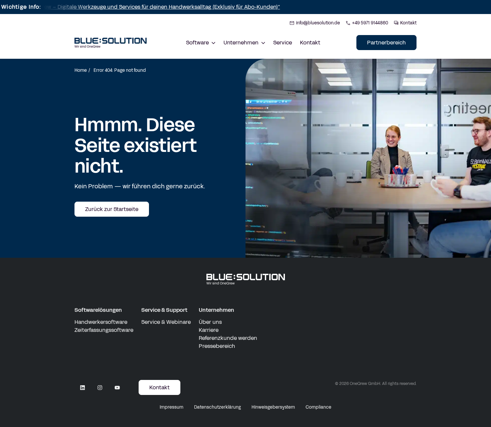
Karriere (208, 330)
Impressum (171, 407)
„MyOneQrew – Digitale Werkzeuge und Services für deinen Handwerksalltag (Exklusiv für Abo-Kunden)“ (138, 7)
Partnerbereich (386, 42)
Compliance (318, 407)
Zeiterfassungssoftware (103, 330)
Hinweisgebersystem (273, 407)
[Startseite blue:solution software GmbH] (110, 43)
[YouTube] (117, 388)
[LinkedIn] (82, 388)
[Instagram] (100, 388)
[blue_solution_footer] (245, 279)
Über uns (210, 322)
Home (80, 70)
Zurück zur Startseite (111, 209)
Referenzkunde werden (228, 338)
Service (282, 42)
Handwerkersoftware (100, 322)
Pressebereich (217, 346)
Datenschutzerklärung (217, 407)
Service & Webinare (166, 322)
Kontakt (310, 42)
